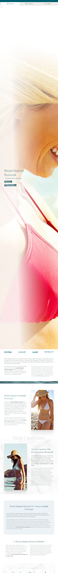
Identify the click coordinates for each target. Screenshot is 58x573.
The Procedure (5, 382)
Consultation (52, 382)
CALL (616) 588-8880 (9, 185)
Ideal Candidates (16, 382)
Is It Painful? (27, 382)
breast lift (36, 360)
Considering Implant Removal (39, 382)
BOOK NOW (7, 181)
